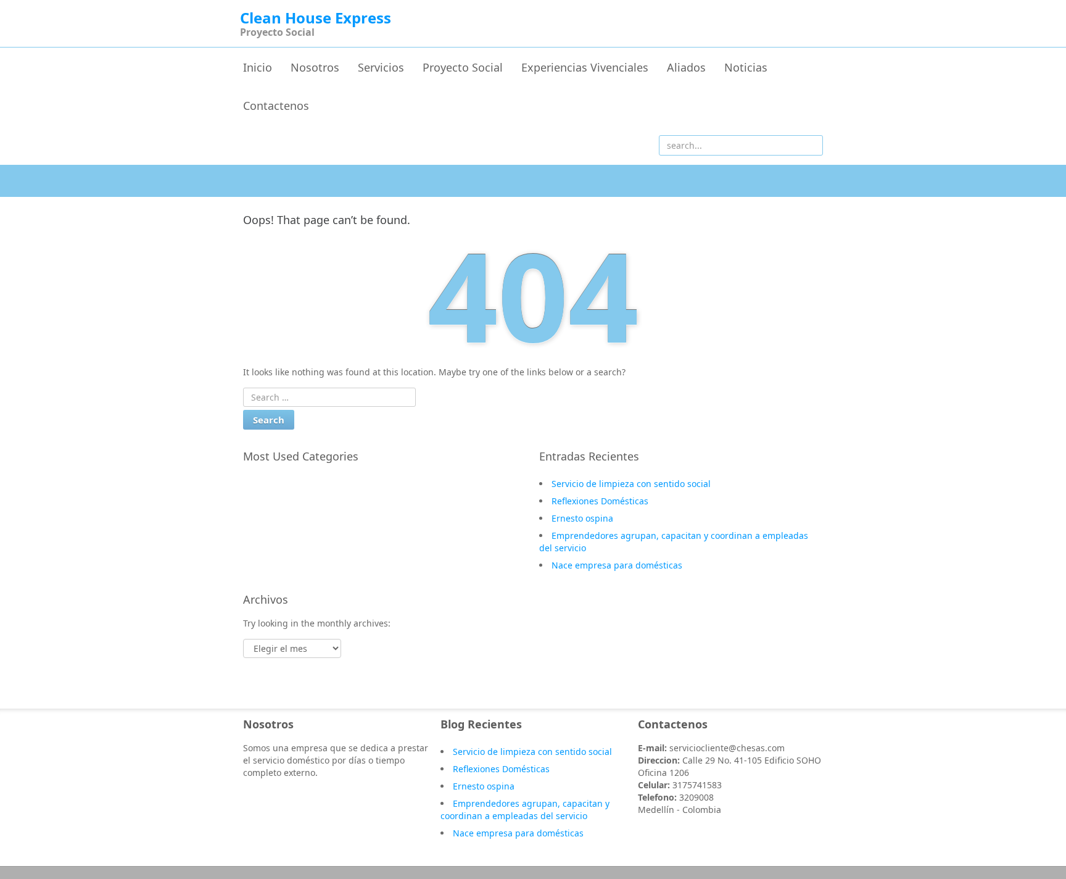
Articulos (274, 537)
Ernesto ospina (582, 518)
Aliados (686, 67)
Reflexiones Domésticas (600, 501)
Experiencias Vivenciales (584, 67)
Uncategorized (286, 502)
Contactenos (276, 105)
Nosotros (315, 67)
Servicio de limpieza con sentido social (631, 483)
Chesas (270, 484)
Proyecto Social (463, 67)
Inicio (257, 67)
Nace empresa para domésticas (617, 565)
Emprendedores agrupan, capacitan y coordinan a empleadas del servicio (524, 810)
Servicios (381, 67)
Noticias (745, 67)
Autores (272, 520)
